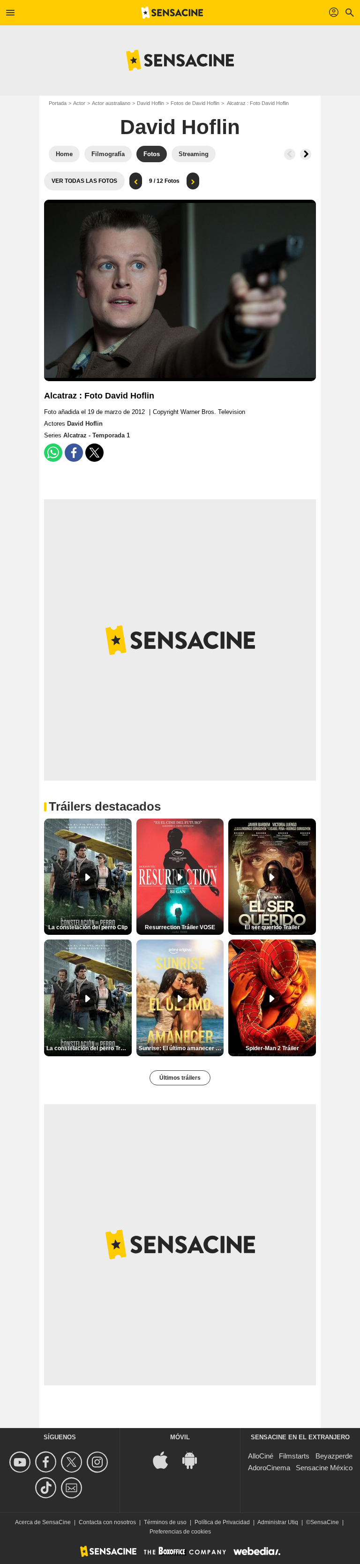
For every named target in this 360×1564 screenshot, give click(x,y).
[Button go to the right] (305, 154)
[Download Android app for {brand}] (194, 1459)
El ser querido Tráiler (272, 927)
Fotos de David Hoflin (195, 103)
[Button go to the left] (289, 154)
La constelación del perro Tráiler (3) (89, 1048)
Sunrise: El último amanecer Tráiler (181, 1048)
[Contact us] (73, 1487)
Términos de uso (165, 1522)
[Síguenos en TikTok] (47, 1487)
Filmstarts (294, 1456)
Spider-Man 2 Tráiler (272, 1048)
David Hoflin (150, 103)
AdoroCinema (269, 1468)
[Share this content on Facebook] (74, 453)
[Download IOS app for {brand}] (165, 1459)
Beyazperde (333, 1456)
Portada (58, 103)
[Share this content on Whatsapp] (53, 453)
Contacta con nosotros (107, 1522)
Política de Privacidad (222, 1522)
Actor (79, 103)
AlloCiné (260, 1456)
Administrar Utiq (277, 1522)
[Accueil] (172, 13)
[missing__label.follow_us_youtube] (21, 1462)
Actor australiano (111, 103)
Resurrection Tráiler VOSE (180, 927)
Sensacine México (324, 1468)
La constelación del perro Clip (88, 927)
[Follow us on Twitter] (73, 1462)
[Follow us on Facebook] (47, 1462)
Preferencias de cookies (180, 1531)
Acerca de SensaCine (43, 1522)
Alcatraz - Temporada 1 (96, 435)
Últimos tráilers (180, 1078)
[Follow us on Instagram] (99, 1462)
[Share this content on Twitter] (94, 453)
